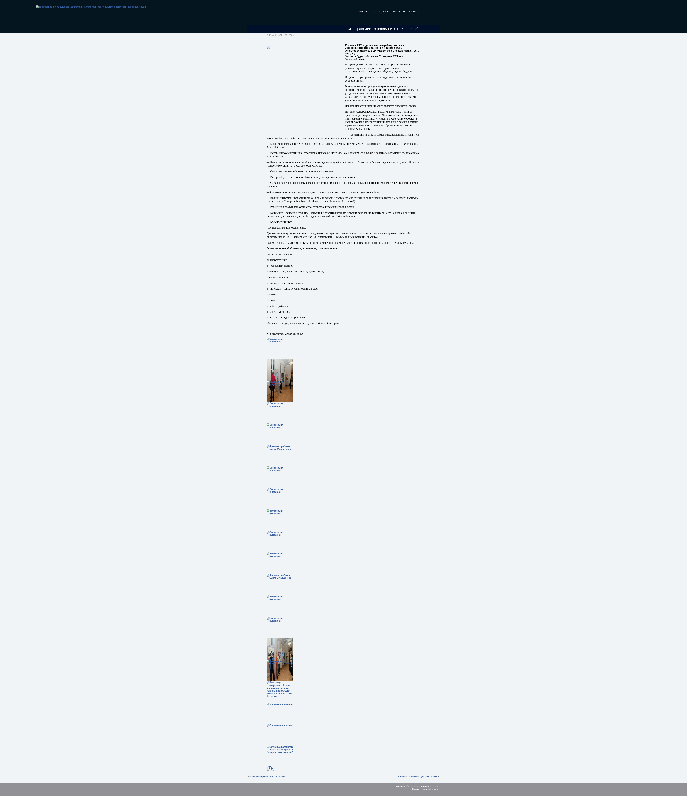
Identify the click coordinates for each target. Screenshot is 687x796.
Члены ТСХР (399, 11)
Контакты (414, 11)
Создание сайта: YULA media (425, 789)
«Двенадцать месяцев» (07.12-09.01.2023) (418, 777)
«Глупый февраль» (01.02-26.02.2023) (267, 777)
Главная (363, 11)
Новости (384, 11)
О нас (373, 11)
